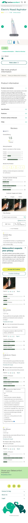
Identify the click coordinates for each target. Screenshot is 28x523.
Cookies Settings (14, 273)
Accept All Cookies (14, 269)
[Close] (25, 247)
